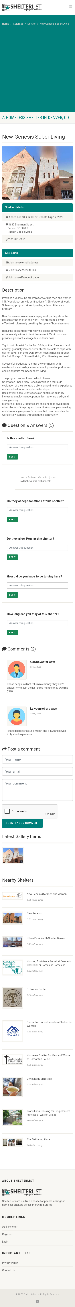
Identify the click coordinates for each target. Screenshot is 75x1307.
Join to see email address (23, 262)
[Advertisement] (37, 72)
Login (5, 1241)
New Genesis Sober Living (54, 23)
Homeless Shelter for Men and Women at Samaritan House (49, 1057)
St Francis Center (37, 989)
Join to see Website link (22, 270)
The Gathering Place (38, 1139)
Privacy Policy (10, 1262)
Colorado (18, 23)
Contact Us (8, 1270)
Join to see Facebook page (23, 277)
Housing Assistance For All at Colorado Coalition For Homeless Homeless (49, 963)
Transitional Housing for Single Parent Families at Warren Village (48, 1113)
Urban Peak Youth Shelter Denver (46, 938)
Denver (31, 23)
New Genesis (34, 913)
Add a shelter (9, 1226)
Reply (12, 457)
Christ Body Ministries (39, 1078)
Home (5, 23)
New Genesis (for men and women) (47, 894)
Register (7, 1234)
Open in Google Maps (20, 231)
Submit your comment (22, 823)
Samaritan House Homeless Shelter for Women (49, 1024)
